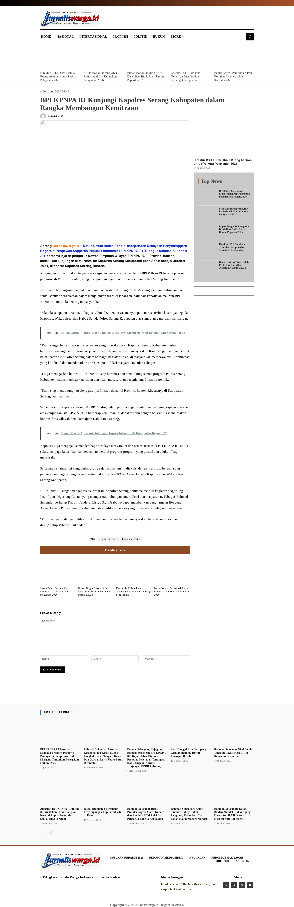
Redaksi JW (57, 116)
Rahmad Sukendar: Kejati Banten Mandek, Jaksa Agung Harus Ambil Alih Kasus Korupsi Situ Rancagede (232, 813)
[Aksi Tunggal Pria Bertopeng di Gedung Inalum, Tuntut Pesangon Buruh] (190, 732)
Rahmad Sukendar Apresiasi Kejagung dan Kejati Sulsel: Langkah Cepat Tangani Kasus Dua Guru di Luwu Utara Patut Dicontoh (103, 756)
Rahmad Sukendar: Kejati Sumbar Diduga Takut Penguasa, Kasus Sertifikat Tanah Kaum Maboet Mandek (189, 813)
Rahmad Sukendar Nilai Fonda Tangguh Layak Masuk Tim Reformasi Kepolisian (233, 753)
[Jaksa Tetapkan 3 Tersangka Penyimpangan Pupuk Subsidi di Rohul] (103, 791)
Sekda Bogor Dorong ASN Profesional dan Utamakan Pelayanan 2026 (100, 76)
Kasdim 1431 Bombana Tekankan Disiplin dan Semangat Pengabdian (185, 76)
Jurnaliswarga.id (66, 246)
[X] (79, 230)
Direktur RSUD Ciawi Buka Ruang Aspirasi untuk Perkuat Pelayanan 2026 (58, 76)
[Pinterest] (89, 230)
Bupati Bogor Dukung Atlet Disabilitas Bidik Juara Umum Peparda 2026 (146, 76)
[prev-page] (42, 832)
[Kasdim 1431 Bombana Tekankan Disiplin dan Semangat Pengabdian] (190, 56)
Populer (225, 183)
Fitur (213, 183)
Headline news (109, 539)
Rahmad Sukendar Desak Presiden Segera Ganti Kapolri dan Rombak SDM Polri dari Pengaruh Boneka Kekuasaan (145, 813)
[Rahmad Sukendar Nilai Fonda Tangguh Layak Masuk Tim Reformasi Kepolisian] (234, 732)
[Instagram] (226, 885)
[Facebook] (70, 230)
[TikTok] (234, 885)
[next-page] (49, 832)
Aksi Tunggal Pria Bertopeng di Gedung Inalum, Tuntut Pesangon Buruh (190, 753)
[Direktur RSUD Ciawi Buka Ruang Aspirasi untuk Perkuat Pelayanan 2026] (60, 56)
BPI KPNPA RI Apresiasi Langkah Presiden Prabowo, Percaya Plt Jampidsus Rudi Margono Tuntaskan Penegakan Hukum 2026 (59, 756)
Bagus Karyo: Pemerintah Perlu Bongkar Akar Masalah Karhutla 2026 (233, 76)
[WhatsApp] (98, 230)
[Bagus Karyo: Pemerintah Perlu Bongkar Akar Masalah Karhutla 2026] (234, 56)
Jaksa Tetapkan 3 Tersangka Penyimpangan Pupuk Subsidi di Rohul (102, 812)
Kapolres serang (131, 539)
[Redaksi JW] (43, 116)
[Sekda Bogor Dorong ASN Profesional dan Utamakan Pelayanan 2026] (103, 56)
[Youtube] (250, 885)
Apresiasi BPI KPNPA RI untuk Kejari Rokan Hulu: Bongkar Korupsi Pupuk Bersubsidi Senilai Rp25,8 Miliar (59, 813)
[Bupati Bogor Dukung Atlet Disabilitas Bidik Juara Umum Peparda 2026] (147, 56)
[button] (250, 36)
